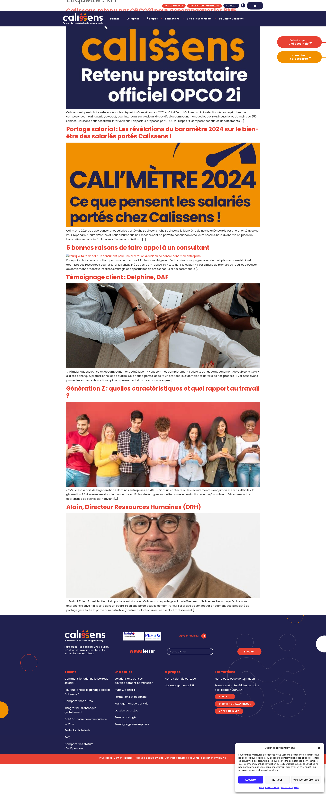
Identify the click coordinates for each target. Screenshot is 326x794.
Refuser (277, 779)
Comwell (222, 757)
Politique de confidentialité (148, 757)
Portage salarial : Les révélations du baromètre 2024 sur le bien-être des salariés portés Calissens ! (162, 132)
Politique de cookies (269, 787)
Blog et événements (199, 18)
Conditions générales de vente (182, 757)
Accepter (251, 779)
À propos (152, 18)
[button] (319, 748)
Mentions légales (290, 787)
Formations (172, 18)
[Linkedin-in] (243, 5)
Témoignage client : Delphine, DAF (117, 277)
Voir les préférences (306, 779)
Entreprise (133, 18)
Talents (114, 18)
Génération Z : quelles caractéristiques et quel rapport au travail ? (163, 392)
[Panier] (255, 5)
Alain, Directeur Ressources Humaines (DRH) (133, 507)
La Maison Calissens (231, 18)
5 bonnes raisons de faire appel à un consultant (137, 247)
